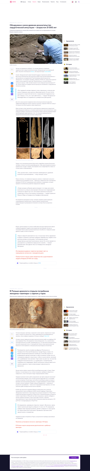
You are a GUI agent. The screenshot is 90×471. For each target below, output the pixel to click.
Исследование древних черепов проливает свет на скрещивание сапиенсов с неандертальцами (32, 252)
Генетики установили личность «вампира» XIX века (32, 422)
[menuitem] (29, 1)
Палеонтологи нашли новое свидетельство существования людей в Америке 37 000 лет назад (34, 257)
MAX (39, 263)
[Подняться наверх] (12, 99)
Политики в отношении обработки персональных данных (65, 464)
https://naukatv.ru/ (73, 460)
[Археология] (12, 69)
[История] (12, 74)
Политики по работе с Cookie (17, 466)
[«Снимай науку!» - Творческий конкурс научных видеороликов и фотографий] (72, 2)
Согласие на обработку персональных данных (55, 466)
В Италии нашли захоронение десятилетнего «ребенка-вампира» (33, 426)
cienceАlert (48, 71)
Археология (20, 22)
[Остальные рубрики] (12, 78)
